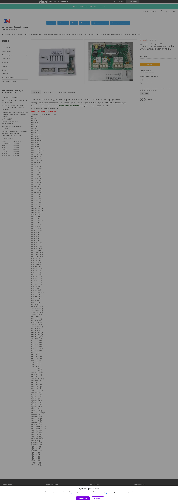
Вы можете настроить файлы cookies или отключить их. (88, 494)
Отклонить (97, 498)
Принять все (83, 498)
